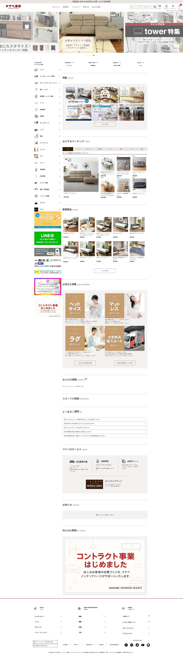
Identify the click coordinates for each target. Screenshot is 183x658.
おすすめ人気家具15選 (85, 363)
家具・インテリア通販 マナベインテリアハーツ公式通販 (73, 652)
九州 (80, 632)
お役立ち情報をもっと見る (125, 363)
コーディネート (39, 616)
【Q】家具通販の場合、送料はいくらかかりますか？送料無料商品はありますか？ (85, 435)
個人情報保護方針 (114, 644)
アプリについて (127, 633)
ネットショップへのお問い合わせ (44, 642)
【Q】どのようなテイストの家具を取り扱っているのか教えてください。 (82, 419)
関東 (80, 616)
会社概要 (65, 644)
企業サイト (77, 644)
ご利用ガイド (126, 616)
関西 (80, 622)
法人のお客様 (96, 7)
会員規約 (101, 644)
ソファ (37, 622)
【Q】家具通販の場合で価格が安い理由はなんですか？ (78, 431)
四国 (80, 627)
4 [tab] (94, 56)
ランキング (75, 7)
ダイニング (38, 627)
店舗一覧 (86, 7)
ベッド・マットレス (41, 632)
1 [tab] (86, 56)
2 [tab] (89, 56)
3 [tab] (91, 56)
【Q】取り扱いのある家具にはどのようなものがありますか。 (79, 423)
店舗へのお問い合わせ (42, 645)
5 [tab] (97, 56)
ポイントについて (128, 628)
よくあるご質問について (129, 622)
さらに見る (105, 124)
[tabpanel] (91, 32)
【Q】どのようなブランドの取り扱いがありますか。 (77, 427)
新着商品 (66, 7)
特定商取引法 (89, 644)
